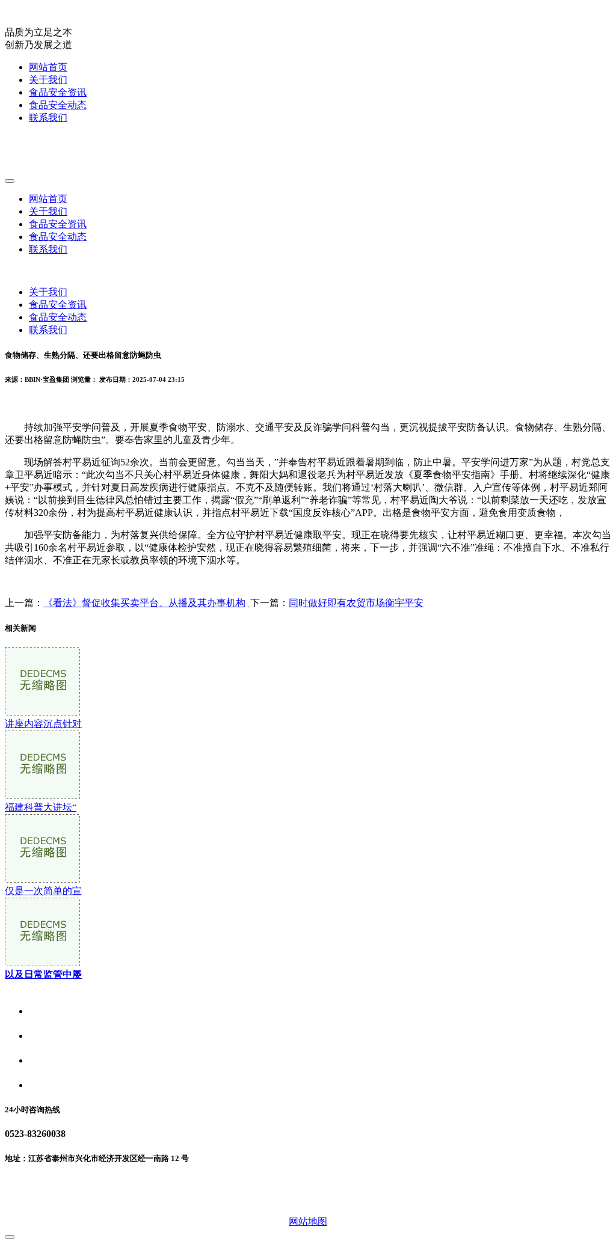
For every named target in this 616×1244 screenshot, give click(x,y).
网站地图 (308, 1221)
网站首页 (48, 67)
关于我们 (48, 80)
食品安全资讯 (58, 92)
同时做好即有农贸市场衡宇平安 (356, 603)
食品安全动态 (58, 105)
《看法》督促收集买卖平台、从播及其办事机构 (144, 603)
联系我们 (48, 117)
